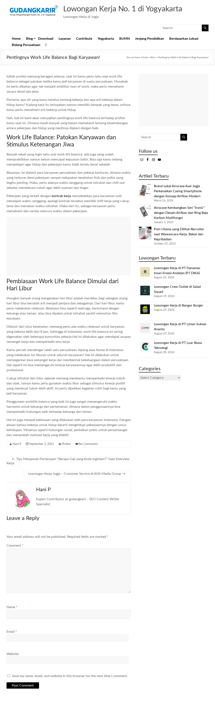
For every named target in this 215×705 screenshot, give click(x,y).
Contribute (84, 38)
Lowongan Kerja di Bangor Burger (178, 305)
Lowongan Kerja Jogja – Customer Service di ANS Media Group (76, 473)
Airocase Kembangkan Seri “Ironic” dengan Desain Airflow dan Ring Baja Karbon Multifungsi (181, 213)
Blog (29, 38)
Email (12, 631)
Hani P (17, 444)
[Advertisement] (69, 246)
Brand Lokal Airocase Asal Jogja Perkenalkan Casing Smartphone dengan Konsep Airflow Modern (178, 191)
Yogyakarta (106, 38)
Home (16, 38)
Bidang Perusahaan (26, 45)
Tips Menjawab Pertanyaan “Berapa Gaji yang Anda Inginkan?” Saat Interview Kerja (68, 461)
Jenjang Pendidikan (149, 38)
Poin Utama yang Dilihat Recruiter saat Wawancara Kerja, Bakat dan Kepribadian (179, 234)
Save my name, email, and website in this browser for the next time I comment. (70, 676)
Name (12, 607)
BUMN (124, 38)
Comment (15, 545)
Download (45, 38)
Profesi (66, 444)
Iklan (153, 57)
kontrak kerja (61, 196)
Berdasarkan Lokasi (183, 38)
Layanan (65, 38)
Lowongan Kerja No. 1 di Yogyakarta (122, 9)
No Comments (88, 444)
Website (13, 654)
